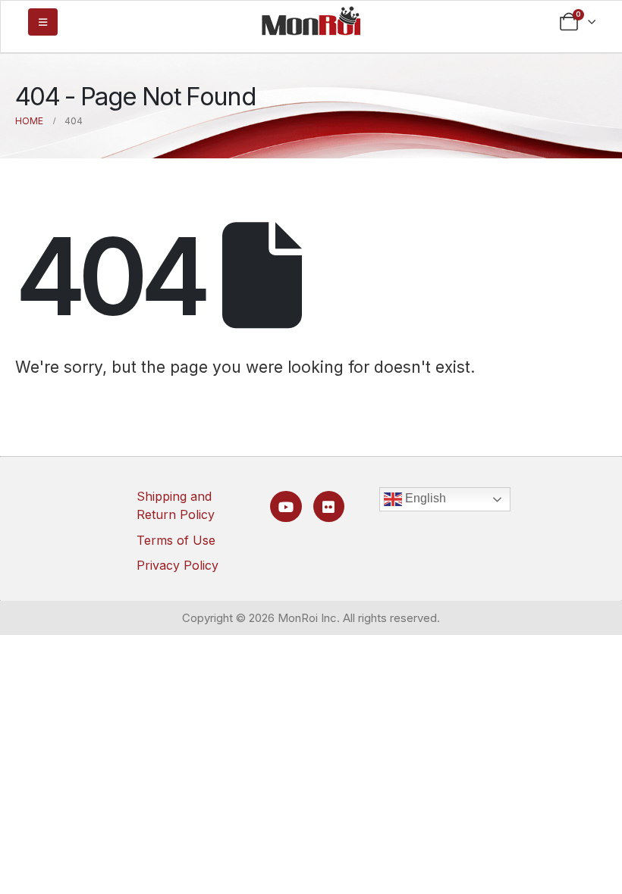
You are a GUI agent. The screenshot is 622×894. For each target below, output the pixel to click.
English (424, 498)
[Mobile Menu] (43, 22)
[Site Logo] (311, 20)
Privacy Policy (177, 565)
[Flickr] (328, 506)
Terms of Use (176, 540)
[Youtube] (285, 506)
